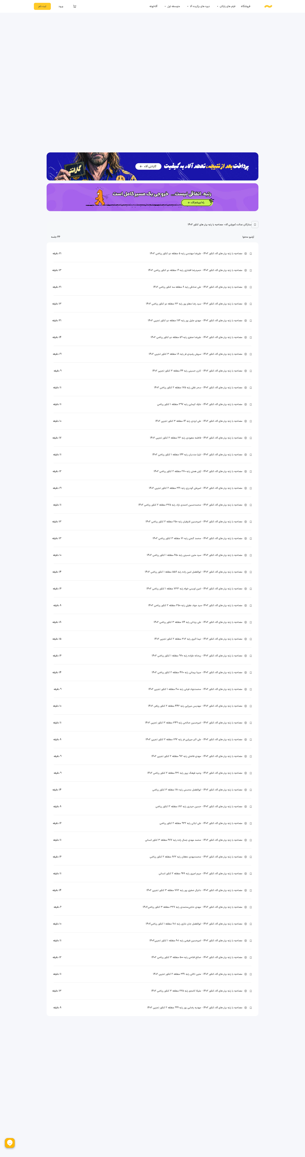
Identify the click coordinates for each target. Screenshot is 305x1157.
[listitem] (245, 6)
